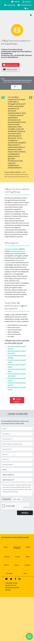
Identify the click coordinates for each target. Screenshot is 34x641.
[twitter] (10, 579)
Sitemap (8, 590)
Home (3, 78)
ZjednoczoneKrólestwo (17, 547)
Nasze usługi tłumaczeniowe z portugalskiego (17, 80)
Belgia (28, 556)
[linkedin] (18, 579)
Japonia (16, 565)
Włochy (6, 565)
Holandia (27, 565)
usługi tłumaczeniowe (17, 251)
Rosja (25, 573)
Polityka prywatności (12, 587)
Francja (17, 556)
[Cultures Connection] (11, 15)
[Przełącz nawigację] (31, 15)
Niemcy (6, 547)
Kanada (28, 547)
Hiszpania (7, 556)
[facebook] (14, 579)
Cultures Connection (11, 249)
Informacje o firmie (11, 583)
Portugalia (9, 573)
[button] (30, 8)
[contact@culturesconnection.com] (6, 579)
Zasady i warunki (10, 585)
